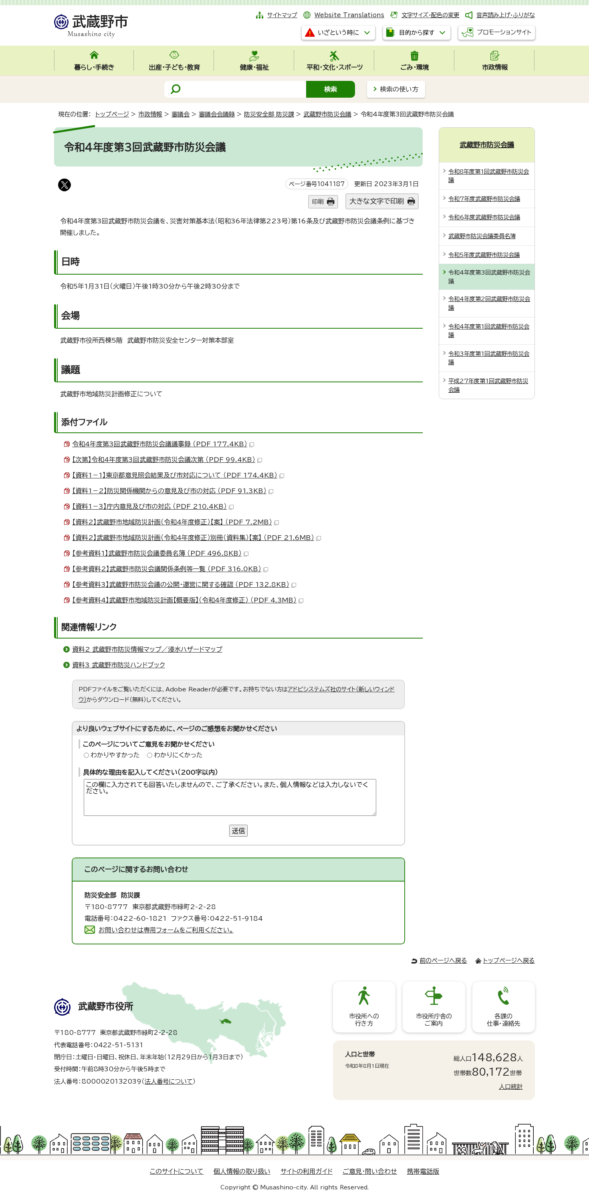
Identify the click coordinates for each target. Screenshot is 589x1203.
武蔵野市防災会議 (327, 114)
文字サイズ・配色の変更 (430, 15)
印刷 (317, 202)
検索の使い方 (399, 89)
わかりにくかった (178, 755)
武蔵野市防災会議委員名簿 (482, 236)
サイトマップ (282, 15)
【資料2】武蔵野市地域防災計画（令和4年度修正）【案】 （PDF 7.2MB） (172, 522)
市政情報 (150, 114)
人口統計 (511, 1087)
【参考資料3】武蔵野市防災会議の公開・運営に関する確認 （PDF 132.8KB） (180, 584)
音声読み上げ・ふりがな (505, 15)
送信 (238, 830)
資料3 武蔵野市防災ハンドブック (118, 665)
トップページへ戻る (509, 961)
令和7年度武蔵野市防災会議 (484, 199)
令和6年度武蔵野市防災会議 (484, 217)
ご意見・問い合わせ (370, 1171)
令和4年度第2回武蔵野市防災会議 (489, 303)
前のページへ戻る (443, 961)
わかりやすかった (115, 755)
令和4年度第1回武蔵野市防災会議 (488, 330)
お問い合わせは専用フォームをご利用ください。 (166, 930)
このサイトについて (177, 1171)
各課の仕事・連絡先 (503, 1019)
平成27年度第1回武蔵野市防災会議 (488, 385)
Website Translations (349, 15)
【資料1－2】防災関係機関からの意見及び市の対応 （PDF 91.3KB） (169, 491)
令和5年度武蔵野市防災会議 (484, 255)
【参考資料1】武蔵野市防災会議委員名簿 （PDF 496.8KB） (157, 553)
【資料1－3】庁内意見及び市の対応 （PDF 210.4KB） (149, 506)
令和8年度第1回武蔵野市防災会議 (488, 176)
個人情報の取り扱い (242, 1171)
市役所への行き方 (364, 1019)
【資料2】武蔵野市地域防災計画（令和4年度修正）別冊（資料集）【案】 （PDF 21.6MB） (193, 537)
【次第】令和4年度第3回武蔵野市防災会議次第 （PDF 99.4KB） (163, 459)
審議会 (180, 114)
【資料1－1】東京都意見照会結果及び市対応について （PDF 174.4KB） (174, 475)
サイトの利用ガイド (306, 1171)
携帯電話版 (423, 1171)
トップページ (112, 114)
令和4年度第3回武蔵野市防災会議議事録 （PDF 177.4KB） (159, 444)
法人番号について (169, 1081)
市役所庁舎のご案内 (434, 1019)
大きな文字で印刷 (376, 201)
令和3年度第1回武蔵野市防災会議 (488, 358)
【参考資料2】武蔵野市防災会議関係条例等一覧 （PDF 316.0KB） (166, 569)
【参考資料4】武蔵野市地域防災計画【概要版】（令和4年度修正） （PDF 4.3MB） (184, 600)
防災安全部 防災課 (269, 114)
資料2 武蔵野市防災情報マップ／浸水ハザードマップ (147, 649)
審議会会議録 (217, 114)
